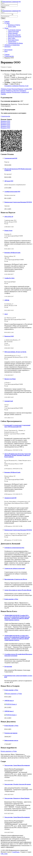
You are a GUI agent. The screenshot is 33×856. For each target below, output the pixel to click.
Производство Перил (10, 379)
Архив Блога (12, 41)
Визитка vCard (23, 86)
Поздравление (8, 666)
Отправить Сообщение (11, 86)
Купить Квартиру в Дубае (11, 725)
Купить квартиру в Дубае (11, 599)
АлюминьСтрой (8, 401)
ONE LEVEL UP (8, 216)
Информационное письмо (11, 740)
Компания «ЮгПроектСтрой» (12, 252)
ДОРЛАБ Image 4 (9, 700)
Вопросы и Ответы (14, 25)
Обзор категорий (13, 31)
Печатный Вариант (17, 89)
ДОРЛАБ (6, 300)
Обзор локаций (13, 33)
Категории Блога (13, 40)
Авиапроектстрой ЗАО (10, 498)
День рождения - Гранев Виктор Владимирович (17, 765)
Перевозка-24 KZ (9, 336)
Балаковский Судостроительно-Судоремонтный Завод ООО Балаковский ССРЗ (17, 426)
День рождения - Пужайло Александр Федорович (17, 784)
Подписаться (16, 92)
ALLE (6, 314)
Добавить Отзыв (6, 89)
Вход (6, 51)
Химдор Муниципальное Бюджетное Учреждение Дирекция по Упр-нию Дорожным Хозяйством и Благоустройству (17, 455)
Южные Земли (8, 230)
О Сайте (7, 23)
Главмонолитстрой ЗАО (10, 158)
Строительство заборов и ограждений (14, 568)
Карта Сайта (12, 26)
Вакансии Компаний (14, 36)
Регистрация (8, 49)
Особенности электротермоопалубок (14, 547)
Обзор (6, 28)
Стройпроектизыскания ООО (12, 191)
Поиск (3, 7)
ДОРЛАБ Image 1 (9, 711)
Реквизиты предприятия (10, 733)
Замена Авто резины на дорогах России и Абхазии (17, 590)
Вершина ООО (5, 121)
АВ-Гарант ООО (8, 181)
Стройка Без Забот (9, 278)
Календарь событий (14, 35)
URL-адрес (4, 853)
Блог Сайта (11, 38)
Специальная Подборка (15, 43)
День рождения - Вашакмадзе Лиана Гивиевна (16, 798)
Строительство (5, 116)
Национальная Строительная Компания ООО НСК (18, 202)
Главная (6, 21)
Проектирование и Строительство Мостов (15, 579)
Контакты (7, 46)
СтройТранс (16, 852)
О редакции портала (14, 30)
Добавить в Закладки (12, 90)
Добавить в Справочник (12, 45)
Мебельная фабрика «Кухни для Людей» (15, 351)
